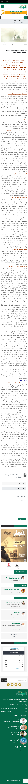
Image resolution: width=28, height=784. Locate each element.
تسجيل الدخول (4, 1)
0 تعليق (4, 43)
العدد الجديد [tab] (20, 526)
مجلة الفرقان (23, 750)
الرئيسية (24, 20)
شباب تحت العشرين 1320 (12, 734)
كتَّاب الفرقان (23, 597)
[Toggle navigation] (2, 6)
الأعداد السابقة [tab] (10, 526)
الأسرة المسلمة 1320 (13, 728)
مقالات (19, 20)
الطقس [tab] (7, 642)
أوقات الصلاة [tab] (20, 642)
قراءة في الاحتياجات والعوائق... (11, 721)
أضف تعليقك (22, 519)
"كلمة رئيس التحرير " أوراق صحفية (20, 572)
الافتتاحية (24, 585)
